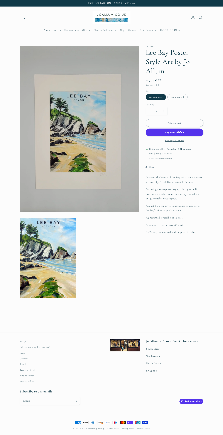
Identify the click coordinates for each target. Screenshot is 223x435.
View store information (160, 158)
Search (23, 364)
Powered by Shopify (96, 428)
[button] (23, 17)
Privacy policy (128, 428)
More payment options (174, 140)
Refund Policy (27, 375)
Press (22, 353)
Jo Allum (83, 428)
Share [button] (151, 167)
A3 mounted (177, 97)
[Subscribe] (76, 401)
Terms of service (143, 428)
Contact (24, 358)
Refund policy (113, 428)
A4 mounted (155, 97)
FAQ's (23, 341)
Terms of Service (28, 370)
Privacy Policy (27, 381)
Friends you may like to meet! (35, 347)
